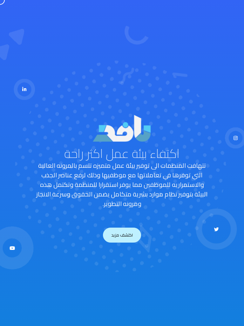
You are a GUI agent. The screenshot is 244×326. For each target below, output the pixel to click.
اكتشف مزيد (122, 235)
